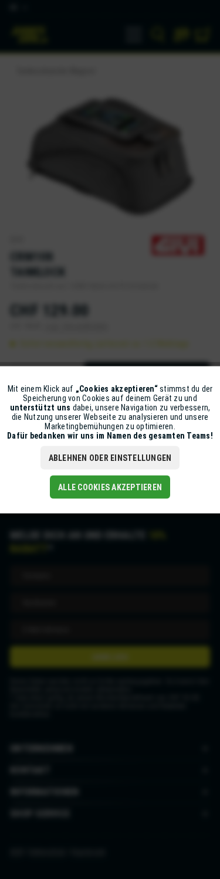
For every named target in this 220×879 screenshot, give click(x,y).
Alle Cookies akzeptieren (110, 486)
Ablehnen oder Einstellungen (110, 457)
